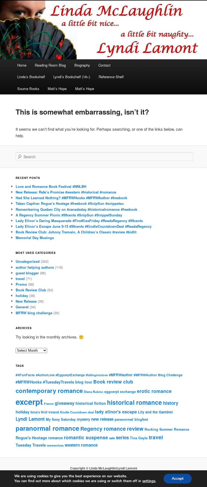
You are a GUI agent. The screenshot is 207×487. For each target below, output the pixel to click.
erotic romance (154, 391)
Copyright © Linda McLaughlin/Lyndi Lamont (103, 468)
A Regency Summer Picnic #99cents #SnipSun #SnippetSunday (69, 214)
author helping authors (35, 267)
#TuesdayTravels (58, 382)
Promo (21, 284)
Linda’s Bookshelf (31, 76)
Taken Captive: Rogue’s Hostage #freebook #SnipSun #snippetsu (70, 203)
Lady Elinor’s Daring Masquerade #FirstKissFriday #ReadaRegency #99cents (79, 220)
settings (148, 481)
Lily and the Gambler (155, 412)
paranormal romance (47, 428)
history (170, 403)
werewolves (55, 445)
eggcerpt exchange (120, 391)
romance (55, 437)
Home (21, 65)
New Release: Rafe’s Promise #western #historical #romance (66, 192)
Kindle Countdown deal (77, 412)
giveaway (64, 403)
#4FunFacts (25, 374)
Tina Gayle (139, 438)
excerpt (29, 401)
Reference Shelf (111, 76)
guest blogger (27, 272)
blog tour (83, 382)
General (22, 306)
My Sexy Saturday (61, 419)
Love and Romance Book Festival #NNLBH (51, 186)
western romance (81, 445)
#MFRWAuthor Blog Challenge (158, 374)
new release (102, 419)
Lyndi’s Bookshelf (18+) (71, 76)
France (49, 404)
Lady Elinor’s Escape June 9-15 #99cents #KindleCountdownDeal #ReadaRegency (83, 226)
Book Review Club (31, 289)
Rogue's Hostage (31, 437)
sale (112, 438)
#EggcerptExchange (70, 375)
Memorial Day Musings (35, 237)
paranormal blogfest (131, 419)
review (135, 428)
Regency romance (103, 428)
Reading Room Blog (50, 65)
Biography (82, 65)
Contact (104, 65)
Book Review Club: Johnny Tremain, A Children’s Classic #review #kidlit (76, 231)
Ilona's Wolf (38, 412)
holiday (22, 295)
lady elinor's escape (116, 412)
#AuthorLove (45, 375)
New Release (26, 301)
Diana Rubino (93, 392)
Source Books (28, 88)
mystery (83, 419)
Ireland (54, 412)
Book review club (113, 381)
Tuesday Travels (31, 445)
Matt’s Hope (57, 88)
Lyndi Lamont (30, 419)
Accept (178, 478)
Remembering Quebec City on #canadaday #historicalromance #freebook (76, 209)
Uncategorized (28, 261)
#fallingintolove (97, 375)
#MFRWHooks (29, 382)
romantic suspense (86, 437)
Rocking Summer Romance (166, 429)
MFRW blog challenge (34, 312)
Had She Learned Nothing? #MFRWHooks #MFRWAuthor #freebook (71, 197)
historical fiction (90, 403)
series (122, 437)
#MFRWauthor (121, 374)
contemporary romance (49, 390)
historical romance (134, 402)
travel (20, 278)
